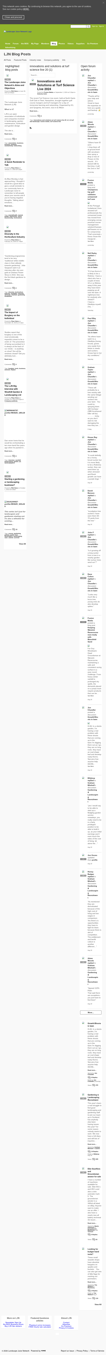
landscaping (9, 461)
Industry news (35, 60)
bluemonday (9, 218)
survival (16, 537)
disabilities (8, 296)
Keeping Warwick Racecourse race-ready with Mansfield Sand (93, 635)
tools (16, 368)
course (10, 533)
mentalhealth (12, 215)
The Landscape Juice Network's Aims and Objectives (15, 85)
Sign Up (95, 26)
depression (13, 216)
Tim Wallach (92, 1285)
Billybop (91, 778)
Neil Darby (92, 253)
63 (96, 1239)
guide (12, 535)
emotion (7, 370)
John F (91, 532)
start (6, 537)
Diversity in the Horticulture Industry (15, 235)
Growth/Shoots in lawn (94, 1024)
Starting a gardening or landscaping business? (15, 481)
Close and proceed (13, 17)
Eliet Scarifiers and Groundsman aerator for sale (94, 1172)
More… (91, 1012)
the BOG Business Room (13, 1324)
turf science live (55, 121)
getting (7, 535)
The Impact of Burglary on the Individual (12, 315)
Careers (97, 1148)
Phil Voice (14, 91)
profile (94, 860)
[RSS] (31, 128)
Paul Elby (92, 318)
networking (18, 145)
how (16, 535)
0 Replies (94, 1234)
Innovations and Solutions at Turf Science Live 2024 (55, 85)
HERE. (26, 9)
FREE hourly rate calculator (40, 1327)
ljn (20, 461)
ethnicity (7, 295)
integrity (14, 144)
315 (97, 1085)
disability (14, 293)
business (20, 143)
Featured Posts (20, 60)
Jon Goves (92, 855)
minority (21, 293)
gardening (21, 295)
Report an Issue (67, 1350)
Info (63, 60)
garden (16, 461)
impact (13, 370)
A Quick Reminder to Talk (15, 163)
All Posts (7, 60)
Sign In (101, 26)
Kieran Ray (92, 437)
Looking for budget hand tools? (93, 1251)
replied (91, 80)
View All (22, 544)
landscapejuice (10, 463)
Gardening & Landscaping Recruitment (93, 1097)
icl (68, 120)
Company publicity (51, 60)
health (7, 216)
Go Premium (66, 1326)
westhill (18, 460)
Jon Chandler (92, 1073)
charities (14, 295)
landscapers (9, 536)
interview (11, 460)
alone (20, 216)
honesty (7, 144)
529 (97, 1159)
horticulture (18, 218)
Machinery (91, 1230)
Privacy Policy (82, 1350)
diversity (11, 292)
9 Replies (94, 1077)
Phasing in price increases (40, 1325)
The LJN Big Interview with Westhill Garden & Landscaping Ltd (13, 390)
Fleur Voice (15, 168)
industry (7, 293)
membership (9, 145)
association (12, 143)
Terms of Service (97, 1350)
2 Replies (94, 1290)
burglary (11, 368)
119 (97, 1298)
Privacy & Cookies (66, 1328)
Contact (66, 1322)
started (10, 537)
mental (20, 215)
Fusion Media (48, 92)
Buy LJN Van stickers (13, 1326)
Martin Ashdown (93, 1226)
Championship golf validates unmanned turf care (93, 194)
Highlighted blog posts (12, 68)
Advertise (66, 1324)
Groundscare (92, 1229)
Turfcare (90, 1231)
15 (16, 529)
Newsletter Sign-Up (13, 1322)
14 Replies (94, 1151)
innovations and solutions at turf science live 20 (50, 120)
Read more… (34, 111)
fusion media (44, 121)
